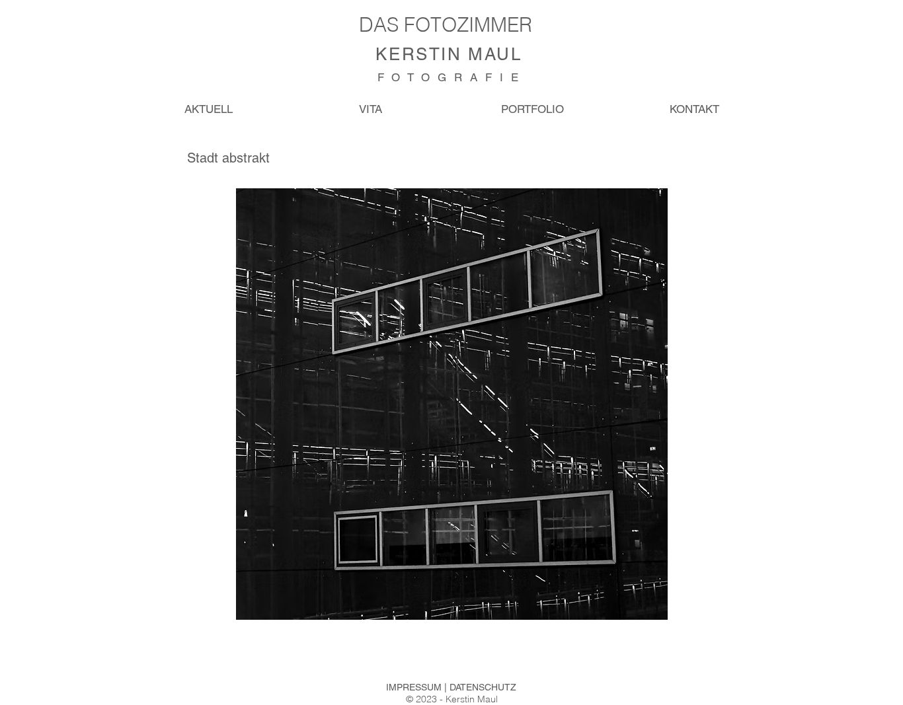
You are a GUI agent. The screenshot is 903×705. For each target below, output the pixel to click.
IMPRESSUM (415, 687)
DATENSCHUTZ (483, 687)
